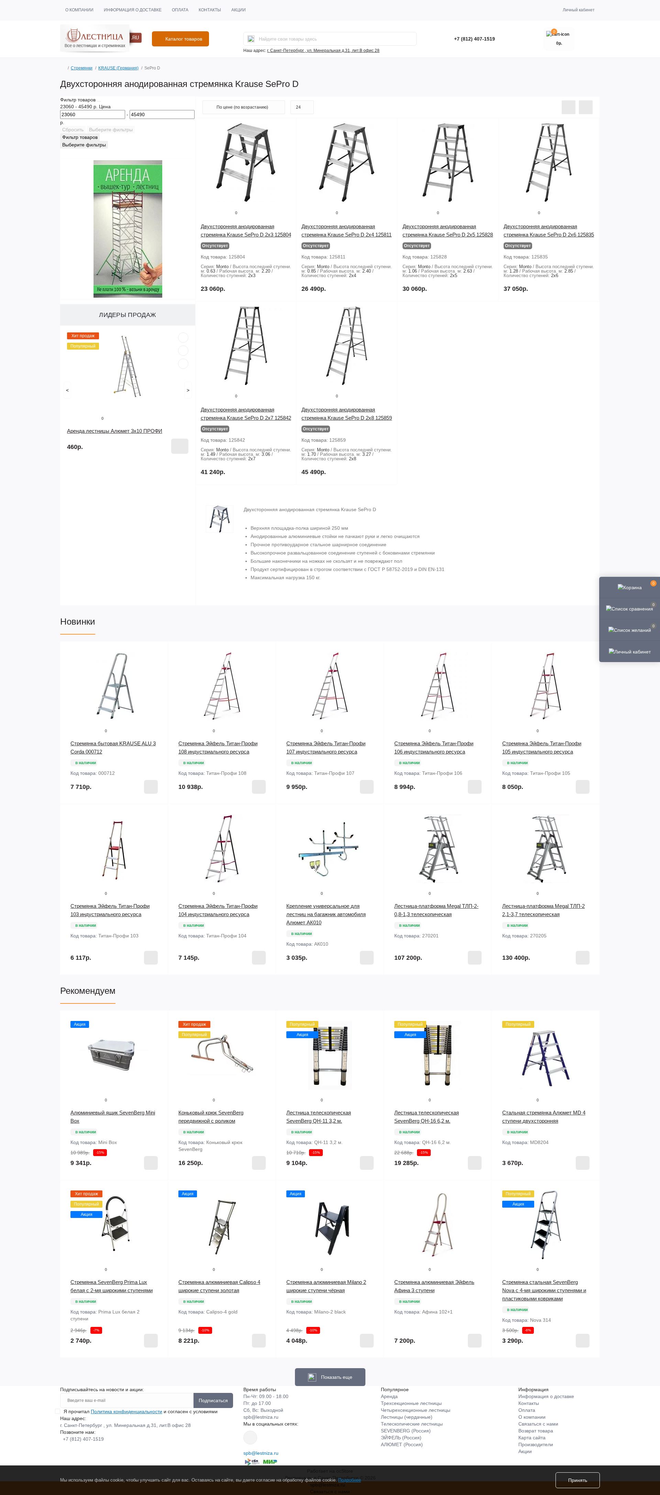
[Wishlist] (183, 350)
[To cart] (179, 446)
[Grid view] (586, 107)
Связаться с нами (538, 1424)
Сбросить (73, 129)
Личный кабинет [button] (579, 10)
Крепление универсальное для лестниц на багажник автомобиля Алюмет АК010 (326, 914)
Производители (535, 1444)
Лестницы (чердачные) (406, 1417)
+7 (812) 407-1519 (474, 39)
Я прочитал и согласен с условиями (141, 1411)
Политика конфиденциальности (126, 1411)
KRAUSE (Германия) (118, 68)
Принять (577, 1480)
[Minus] (82, 985)
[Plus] (146, 985)
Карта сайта (532, 1437)
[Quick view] (183, 337)
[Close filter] (99, 101)
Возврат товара (535, 1430)
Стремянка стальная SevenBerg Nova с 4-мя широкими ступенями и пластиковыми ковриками (544, 1290)
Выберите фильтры (111, 129)
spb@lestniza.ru (260, 1417)
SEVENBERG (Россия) (406, 1430)
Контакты (210, 10)
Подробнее (349, 1480)
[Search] (250, 39)
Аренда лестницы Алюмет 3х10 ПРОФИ (114, 431)
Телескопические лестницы (412, 1424)
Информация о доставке (133, 10)
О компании (79, 10)
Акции (238, 10)
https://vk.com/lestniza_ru (250, 1437)
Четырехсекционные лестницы (415, 1410)
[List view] (568, 107)
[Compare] (183, 364)
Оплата (180, 10)
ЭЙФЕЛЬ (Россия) (401, 1437)
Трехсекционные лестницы (411, 1403)
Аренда (389, 1396)
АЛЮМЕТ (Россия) (402, 1444)
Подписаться (213, 1400)
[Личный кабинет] (629, 651)
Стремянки (81, 68)
